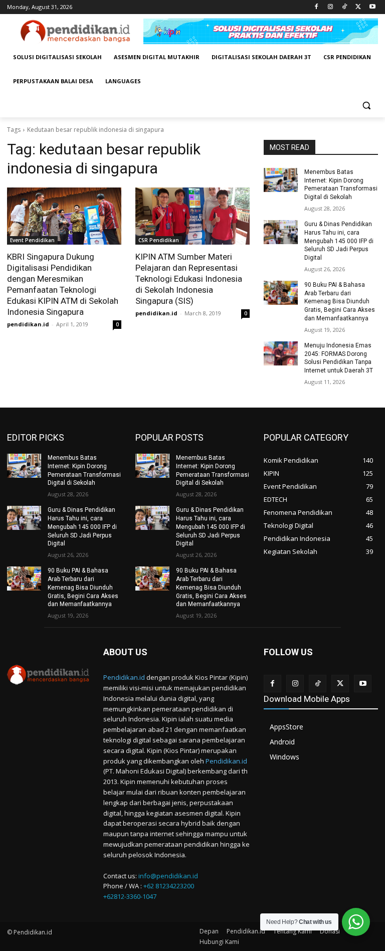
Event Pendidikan (32, 240)
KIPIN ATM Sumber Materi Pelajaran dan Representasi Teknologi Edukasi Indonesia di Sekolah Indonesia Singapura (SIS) (188, 279)
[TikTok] (344, 7)
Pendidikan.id (124, 677)
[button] (366, 105)
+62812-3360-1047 (129, 896)
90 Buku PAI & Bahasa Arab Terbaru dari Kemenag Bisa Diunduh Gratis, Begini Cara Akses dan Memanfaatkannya (339, 301)
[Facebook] (316, 7)
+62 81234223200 (168, 885)
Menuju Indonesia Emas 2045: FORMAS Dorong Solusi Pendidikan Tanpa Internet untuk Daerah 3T (338, 358)
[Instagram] (330, 7)
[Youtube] (372, 7)
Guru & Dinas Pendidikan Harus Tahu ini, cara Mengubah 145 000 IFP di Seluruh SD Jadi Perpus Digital (338, 241)
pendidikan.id (28, 324)
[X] (358, 7)
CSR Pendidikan (158, 240)
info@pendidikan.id (168, 875)
